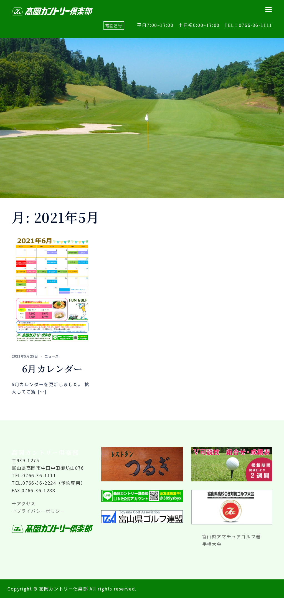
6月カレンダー (52, 368)
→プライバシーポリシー (38, 510)
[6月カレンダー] (52, 288)
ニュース (52, 356)
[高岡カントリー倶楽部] (52, 10)
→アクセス (24, 503)
